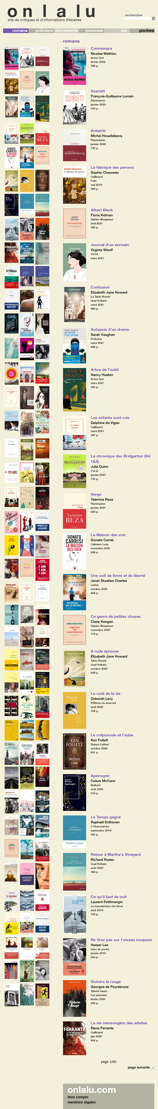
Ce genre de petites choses (116, 616)
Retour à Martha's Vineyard (116, 854)
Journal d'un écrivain (110, 244)
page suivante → (141, 1067)
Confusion (100, 287)
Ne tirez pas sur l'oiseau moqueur (121, 939)
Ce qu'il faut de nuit (109, 896)
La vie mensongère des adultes (119, 1022)
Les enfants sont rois (110, 417)
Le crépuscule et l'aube (112, 734)
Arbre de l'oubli (105, 369)
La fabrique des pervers (112, 167)
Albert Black (102, 209)
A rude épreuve (104, 651)
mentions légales (82, 1102)
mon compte (78, 1097)
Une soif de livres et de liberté (118, 575)
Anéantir (98, 130)
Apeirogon (100, 775)
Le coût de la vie (105, 693)
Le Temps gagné (106, 817)
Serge (96, 494)
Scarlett (98, 91)
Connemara (101, 48)
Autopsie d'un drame (110, 329)
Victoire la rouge (106, 981)
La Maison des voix (108, 534)
